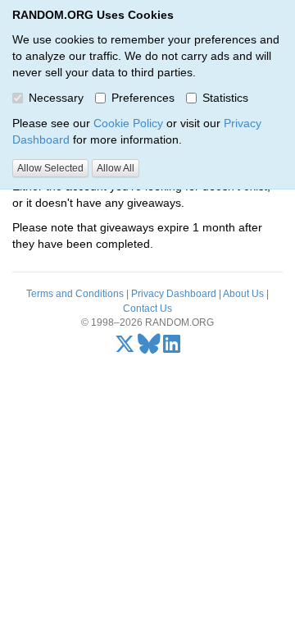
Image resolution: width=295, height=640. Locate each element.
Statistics (225, 97)
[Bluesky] (149, 348)
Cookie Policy (128, 123)
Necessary (56, 97)
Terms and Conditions (75, 293)
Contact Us (147, 308)
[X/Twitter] (125, 348)
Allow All (115, 168)
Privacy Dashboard (173, 293)
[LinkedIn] (171, 348)
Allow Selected (50, 168)
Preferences (143, 97)
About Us (243, 293)
